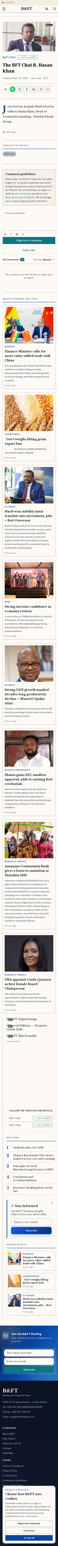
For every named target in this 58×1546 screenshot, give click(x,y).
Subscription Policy (13, 1485)
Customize (29, 1530)
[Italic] (11, 234)
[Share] (41, 89)
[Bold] (5, 234)
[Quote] (16, 234)
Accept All (29, 1538)
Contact (7, 1448)
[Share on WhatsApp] (12, 89)
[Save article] (48, 89)
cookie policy (31, 1516)
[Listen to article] (5, 89)
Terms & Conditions (13, 1465)
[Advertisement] (29, 1072)
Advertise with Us (12, 1443)
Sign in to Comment (29, 240)
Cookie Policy (10, 1475)
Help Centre (9, 1438)
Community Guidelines (15, 1480)
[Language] (46, 8)
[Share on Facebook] (27, 89)
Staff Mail (8, 1453)
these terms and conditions (20, 197)
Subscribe (29, 250)
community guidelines (31, 193)
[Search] (53, 9)
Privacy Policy (10, 1470)
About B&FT (9, 1433)
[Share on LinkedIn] (34, 89)
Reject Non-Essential (29, 1523)
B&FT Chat (9, 57)
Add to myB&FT (29, 57)
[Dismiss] (52, 1203)
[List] (22, 234)
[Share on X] (20, 89)
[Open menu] (5, 9)
